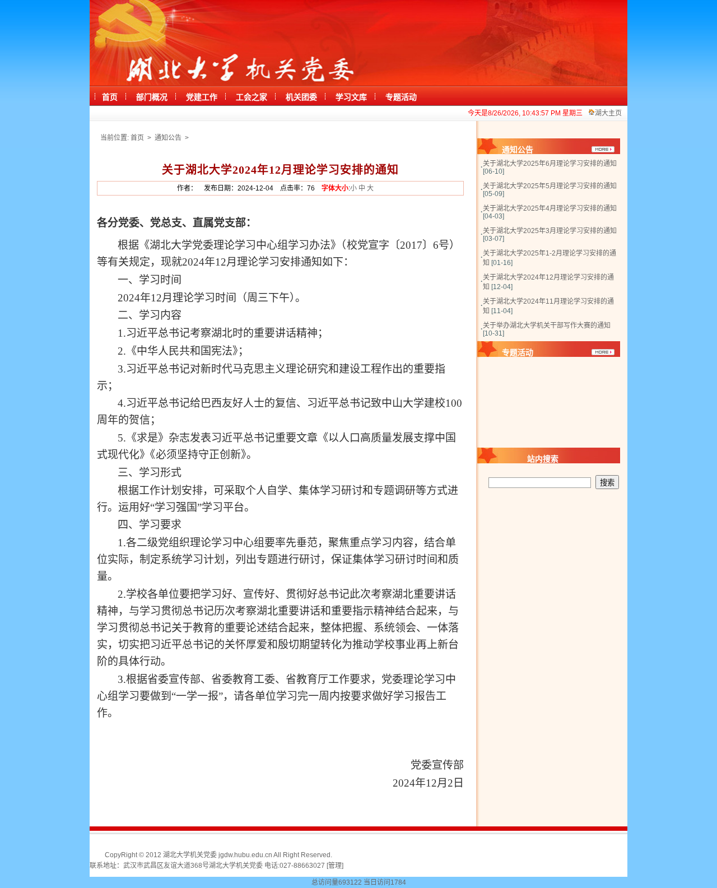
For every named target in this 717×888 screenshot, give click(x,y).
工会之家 (251, 97)
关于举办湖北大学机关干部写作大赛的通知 (547, 325)
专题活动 (401, 97)
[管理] (335, 866)
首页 (110, 97)
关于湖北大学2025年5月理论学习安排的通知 (550, 186)
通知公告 (169, 138)
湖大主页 (608, 113)
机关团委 (301, 97)
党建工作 (201, 97)
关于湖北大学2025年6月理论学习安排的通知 (550, 164)
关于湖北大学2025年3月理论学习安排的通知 (550, 231)
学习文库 (351, 97)
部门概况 (151, 97)
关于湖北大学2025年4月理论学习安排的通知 (550, 208)
